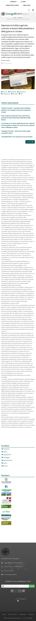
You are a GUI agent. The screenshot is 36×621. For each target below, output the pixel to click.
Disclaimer (31, 614)
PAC (21, 94)
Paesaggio (6, 457)
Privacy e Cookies (12, 614)
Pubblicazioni (26, 5)
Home (14, 17)
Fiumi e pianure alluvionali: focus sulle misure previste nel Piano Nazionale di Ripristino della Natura (15, 118)
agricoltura (22, 92)
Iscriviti (32, 586)
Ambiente (6, 449)
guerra (4, 92)
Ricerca (5, 466)
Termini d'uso (22, 614)
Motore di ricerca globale (12, 5)
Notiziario (20, 17)
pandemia (13, 92)
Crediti (3, 614)
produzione (6, 94)
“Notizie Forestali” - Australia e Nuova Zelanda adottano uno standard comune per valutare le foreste (16, 110)
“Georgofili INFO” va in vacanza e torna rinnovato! (16, 137)
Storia (5, 463)
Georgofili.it (13, 1)
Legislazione (7, 454)
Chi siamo (23, 1)
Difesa (5, 452)
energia (15, 94)
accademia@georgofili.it (10, 574)
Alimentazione (7, 460)
